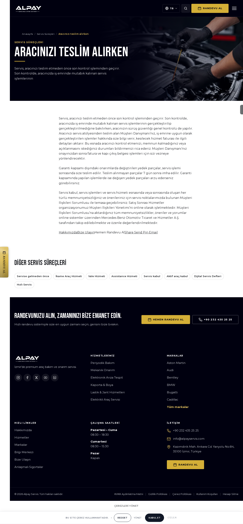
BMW (171, 385)
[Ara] (185, 8)
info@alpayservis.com (188, 438)
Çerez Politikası (181, 494)
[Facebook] (27, 377)
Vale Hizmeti (96, 276)
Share (129, 232)
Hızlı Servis (24, 284)
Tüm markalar (178, 407)
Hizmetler (21, 437)
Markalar (20, 445)
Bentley (172, 377)
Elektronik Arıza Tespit (107, 377)
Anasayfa (27, 33)
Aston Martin (176, 363)
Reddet (123, 517)
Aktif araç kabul (177, 276)
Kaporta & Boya (102, 385)
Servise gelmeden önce (33, 276)
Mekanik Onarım (103, 370)
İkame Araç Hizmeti (69, 276)
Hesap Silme (230, 494)
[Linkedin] (54, 377)
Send (138, 232)
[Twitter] (36, 377)
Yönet (138, 517)
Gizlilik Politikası (157, 494)
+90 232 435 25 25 (186, 430)
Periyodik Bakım (102, 363)
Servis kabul (152, 276)
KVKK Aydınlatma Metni (128, 494)
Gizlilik (172, 517)
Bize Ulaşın (86, 232)
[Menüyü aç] (234, 8)
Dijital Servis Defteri (207, 276)
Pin (146, 232)
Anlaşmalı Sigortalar (28, 467)
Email (153, 232)
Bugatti (172, 392)
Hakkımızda (68, 232)
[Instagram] (18, 377)
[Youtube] (45, 377)
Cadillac (172, 399)
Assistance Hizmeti (124, 276)
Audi (170, 370)
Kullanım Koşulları (207, 494)
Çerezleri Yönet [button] (126, 505)
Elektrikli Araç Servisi (105, 399)
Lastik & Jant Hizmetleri (108, 392)
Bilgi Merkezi (23, 452)
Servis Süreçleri (45, 33)
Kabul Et (154, 517)
